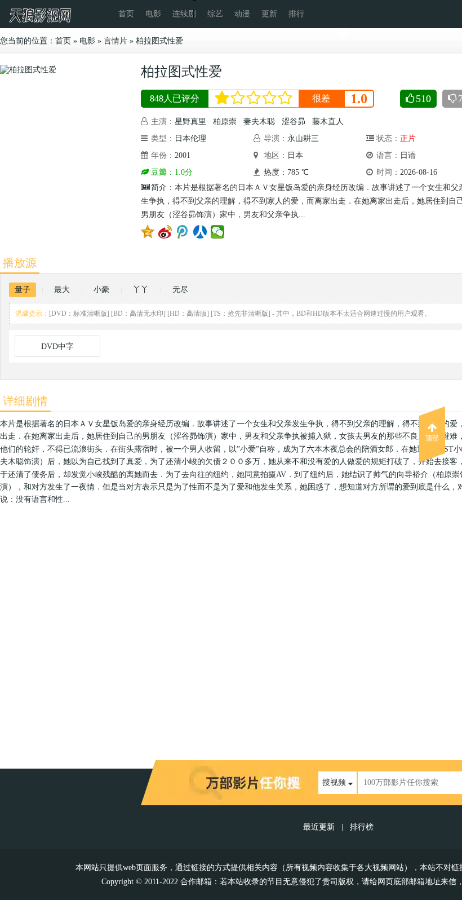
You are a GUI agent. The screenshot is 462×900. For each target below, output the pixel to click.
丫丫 (141, 289)
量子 (22, 289)
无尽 (180, 289)
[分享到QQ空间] (148, 232)
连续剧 (184, 14)
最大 (62, 289)
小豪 (101, 289)
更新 (269, 14)
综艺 (215, 14)
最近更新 (319, 827)
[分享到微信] (218, 232)
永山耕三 (303, 138)
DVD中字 (57, 346)
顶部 (432, 438)
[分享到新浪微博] (165, 232)
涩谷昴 (293, 121)
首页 (126, 14)
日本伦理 (190, 138)
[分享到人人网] (200, 232)
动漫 (242, 14)
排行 (296, 14)
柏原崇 (225, 121)
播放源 (20, 263)
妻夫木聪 (259, 121)
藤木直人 (328, 121)
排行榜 (362, 827)
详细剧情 (25, 401)
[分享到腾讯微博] (183, 232)
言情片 (115, 41)
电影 (153, 14)
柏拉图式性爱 (159, 41)
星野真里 (190, 121)
